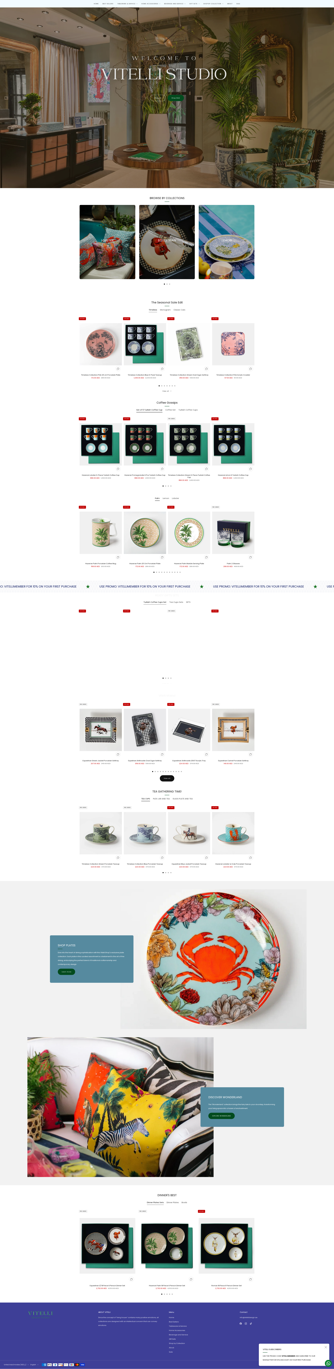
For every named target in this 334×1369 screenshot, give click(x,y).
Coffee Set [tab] (170, 410)
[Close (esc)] (325, 1347)
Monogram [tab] (165, 310)
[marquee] (167, 587)
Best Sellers (108, 22)
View (107, 252)
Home (96, 22)
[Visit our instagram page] (245, 1323)
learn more (148, 3)
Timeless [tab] (153, 310)
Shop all (157, 98)
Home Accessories (149, 22)
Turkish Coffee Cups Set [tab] (155, 602)
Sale (238, 22)
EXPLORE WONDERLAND (221, 1116)
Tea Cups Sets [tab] (176, 602)
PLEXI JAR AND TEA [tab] (161, 798)
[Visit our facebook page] (240, 1323)
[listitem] (137, 3)
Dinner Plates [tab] (173, 1202)
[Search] (328, 9)
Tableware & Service (126, 22)
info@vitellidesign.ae (248, 1317)
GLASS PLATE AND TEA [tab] (183, 798)
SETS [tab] (188, 602)
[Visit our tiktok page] (251, 1323)
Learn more (66, 972)
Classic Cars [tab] (179, 310)
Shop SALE (176, 98)
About (229, 22)
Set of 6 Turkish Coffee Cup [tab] (149, 410)
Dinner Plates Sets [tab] (155, 1202)
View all (165, 391)
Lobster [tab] (175, 498)
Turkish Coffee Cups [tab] (188, 410)
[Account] (317, 9)
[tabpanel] (167, 351)
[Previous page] (79, 242)
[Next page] (254, 242)
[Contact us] (328, 1363)
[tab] (164, 284)
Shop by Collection (212, 22)
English (33, 1365)
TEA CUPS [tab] (145, 798)
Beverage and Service (173, 22)
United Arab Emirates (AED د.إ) (15, 1365)
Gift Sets (193, 22)
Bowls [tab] (184, 1202)
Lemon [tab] (166, 498)
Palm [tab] (157, 498)
